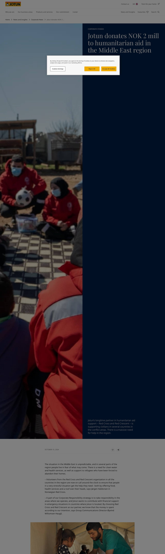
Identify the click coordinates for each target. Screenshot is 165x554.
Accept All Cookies (108, 69)
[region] (83, 65)
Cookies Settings (57, 69)
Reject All (92, 69)
